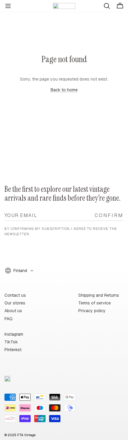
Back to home (64, 89)
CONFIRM (109, 215)
